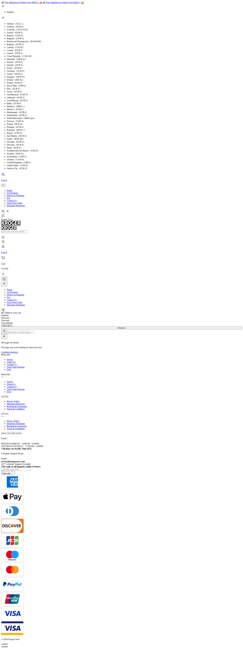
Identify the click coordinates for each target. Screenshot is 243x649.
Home (9, 190)
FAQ (9, 369)
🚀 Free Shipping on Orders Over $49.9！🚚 (21, 2)
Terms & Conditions (16, 409)
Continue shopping (9, 352)
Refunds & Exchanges (17, 406)
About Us (11, 362)
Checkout (121, 328)
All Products (12, 193)
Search (10, 359)
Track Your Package (16, 367)
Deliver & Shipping (15, 195)
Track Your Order (14, 203)
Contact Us (12, 200)
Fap (8, 198)
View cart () (7, 326)
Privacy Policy (13, 401)
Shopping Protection (16, 205)
